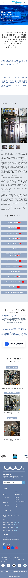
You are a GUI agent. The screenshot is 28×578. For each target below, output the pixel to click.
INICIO (3, 18)
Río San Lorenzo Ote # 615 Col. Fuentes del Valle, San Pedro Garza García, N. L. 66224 (13, 515)
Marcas (6, 499)
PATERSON (12, 418)
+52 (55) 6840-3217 (10, 524)
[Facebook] (4, 547)
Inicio (5, 491)
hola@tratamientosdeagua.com (11, 539)
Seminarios (19, 494)
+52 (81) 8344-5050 (11, 522)
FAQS (17, 504)
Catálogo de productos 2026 (20, 500)
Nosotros (6, 494)
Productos (6, 497)
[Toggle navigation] (3, 2)
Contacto (18, 506)
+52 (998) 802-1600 (10, 527)
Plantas (6, 502)
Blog (17, 497)
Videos (18, 491)
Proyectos (6, 505)
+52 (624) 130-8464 (10, 530)
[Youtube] (8, 547)
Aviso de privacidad (14, 576)
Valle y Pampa (12, 367)
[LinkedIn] (12, 547)
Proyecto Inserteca (12, 392)
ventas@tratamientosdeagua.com (11, 537)
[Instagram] (16, 547)
